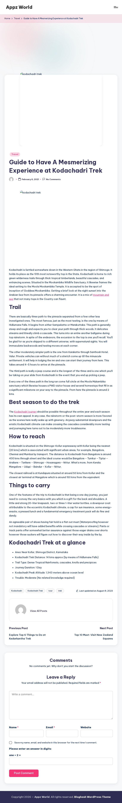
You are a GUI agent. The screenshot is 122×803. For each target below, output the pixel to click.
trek (60, 591)
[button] (38, 610)
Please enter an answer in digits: (30, 748)
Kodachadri (16, 591)
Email (50, 727)
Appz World (19, 7)
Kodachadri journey (25, 411)
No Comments (53, 179)
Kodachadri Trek (35, 591)
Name (13, 727)
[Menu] (116, 7)
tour (51, 591)
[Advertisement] (61, 45)
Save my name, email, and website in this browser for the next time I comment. (55, 742)
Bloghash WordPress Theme (92, 797)
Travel (14, 154)
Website (85, 727)
